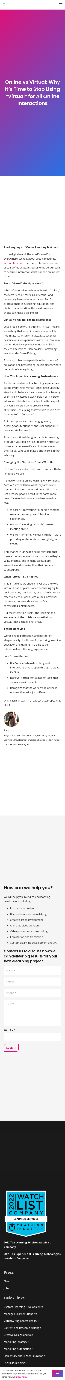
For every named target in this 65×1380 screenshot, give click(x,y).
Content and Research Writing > (22, 1328)
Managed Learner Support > (21, 1314)
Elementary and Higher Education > (24, 1356)
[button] (61, 5)
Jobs (6, 1288)
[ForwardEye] (4, 4)
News (7, 1281)
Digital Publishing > (15, 1363)
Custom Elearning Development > (24, 1307)
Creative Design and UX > (19, 1335)
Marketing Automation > (18, 1349)
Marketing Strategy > (16, 1342)
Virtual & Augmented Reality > (21, 1321)
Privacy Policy (20, 1376)
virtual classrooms (14, 263)
